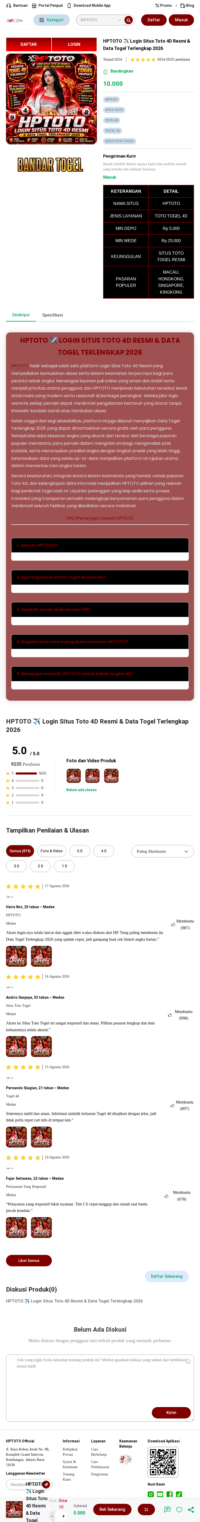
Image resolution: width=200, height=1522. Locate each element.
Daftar (154, 19)
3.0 (16, 866)
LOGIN (74, 44)
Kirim (171, 1412)
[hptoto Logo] (16, 20)
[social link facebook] (169, 1494)
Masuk (181, 19)
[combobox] (163, 851)
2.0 (40, 866)
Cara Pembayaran (100, 1464)
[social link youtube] (160, 1494)
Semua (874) (20, 851)
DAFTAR (29, 44)
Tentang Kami (68, 1476)
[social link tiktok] (179, 1494)
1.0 (64, 866)
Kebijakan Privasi (70, 1451)
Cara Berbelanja (99, 1451)
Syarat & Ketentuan (70, 1464)
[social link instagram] (151, 1494)
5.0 (79, 851)
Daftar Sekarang (167, 1276)
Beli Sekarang (112, 1509)
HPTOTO (20, 366)
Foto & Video (52, 851)
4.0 (103, 851)
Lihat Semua (28, 1261)
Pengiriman (99, 1474)
